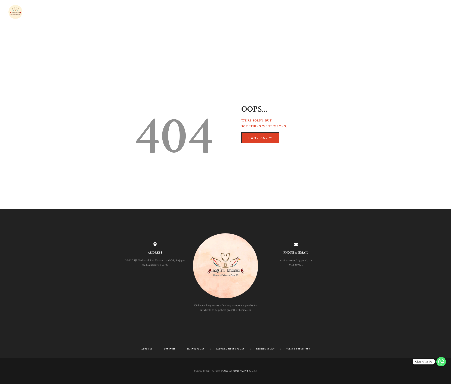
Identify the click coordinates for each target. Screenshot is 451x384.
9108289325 (296, 265)
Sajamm (253, 371)
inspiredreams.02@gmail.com (296, 260)
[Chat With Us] (441, 361)
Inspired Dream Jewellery (207, 371)
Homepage (258, 137)
